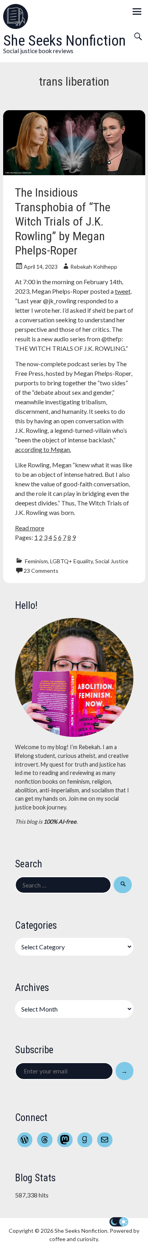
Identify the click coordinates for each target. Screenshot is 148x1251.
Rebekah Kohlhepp (93, 266)
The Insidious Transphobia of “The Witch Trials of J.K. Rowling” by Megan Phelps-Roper (63, 221)
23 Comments (41, 570)
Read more (29, 528)
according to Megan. (43, 449)
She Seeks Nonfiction (64, 40)
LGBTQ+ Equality (71, 561)
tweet (123, 291)
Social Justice (111, 561)
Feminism (36, 561)
